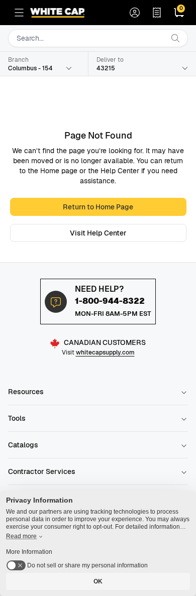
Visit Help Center (98, 232)
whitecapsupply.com (105, 352)
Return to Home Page (98, 206)
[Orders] (157, 13)
